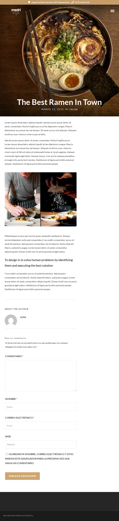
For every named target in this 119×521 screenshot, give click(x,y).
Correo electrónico (19, 417)
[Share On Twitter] (12, 514)
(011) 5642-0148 (82, 2)
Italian (73, 109)
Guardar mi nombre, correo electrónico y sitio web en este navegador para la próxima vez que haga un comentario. (39, 459)
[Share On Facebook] (7, 514)
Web (8, 436)
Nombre (11, 398)
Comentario (14, 356)
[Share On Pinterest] (17, 514)
